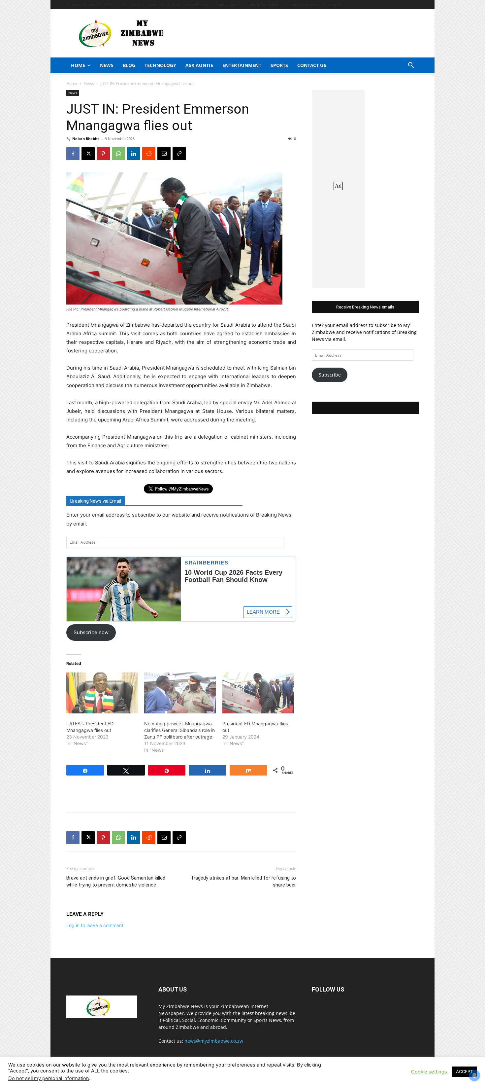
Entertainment (241, 65)
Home (78, 65)
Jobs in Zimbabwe (264, 4)
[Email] (164, 153)
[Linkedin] (133, 153)
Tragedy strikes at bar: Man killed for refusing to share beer (243, 881)
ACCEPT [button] (464, 1071)
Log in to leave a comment (94, 925)
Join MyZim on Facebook (365, 408)
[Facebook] (73, 153)
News (106, 65)
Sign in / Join (133, 4)
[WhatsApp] (118, 153)
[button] (411, 66)
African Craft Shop (164, 4)
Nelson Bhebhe (86, 138)
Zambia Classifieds (301, 4)
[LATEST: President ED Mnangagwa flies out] (102, 692)
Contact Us (332, 4)
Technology (160, 65)
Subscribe (330, 375)
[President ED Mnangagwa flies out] (258, 692)
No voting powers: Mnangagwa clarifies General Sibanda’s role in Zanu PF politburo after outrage (179, 730)
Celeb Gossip (197, 4)
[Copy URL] (179, 153)
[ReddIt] (148, 153)
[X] (88, 153)
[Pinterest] (103, 153)
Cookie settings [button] (429, 1072)
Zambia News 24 (228, 4)
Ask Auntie (199, 65)
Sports (279, 65)
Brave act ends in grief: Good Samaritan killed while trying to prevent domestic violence (115, 881)
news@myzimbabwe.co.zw (213, 1041)
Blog (129, 65)
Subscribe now (91, 632)
